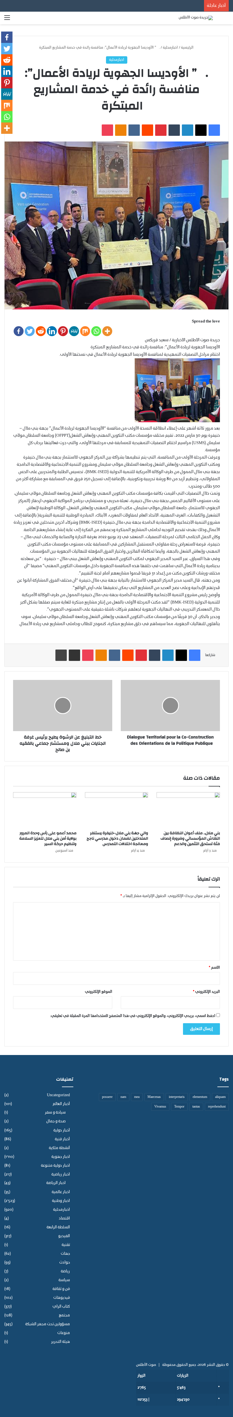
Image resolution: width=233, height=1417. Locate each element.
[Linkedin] (52, 331)
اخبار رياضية (60, 1174)
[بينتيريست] (161, 130)
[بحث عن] (226, 20)
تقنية (66, 1245)
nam (123, 1097)
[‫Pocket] (107, 130)
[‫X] (201, 130)
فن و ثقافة (61, 1289)
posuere (107, 1097)
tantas (196, 1106)
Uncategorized (58, 1095)
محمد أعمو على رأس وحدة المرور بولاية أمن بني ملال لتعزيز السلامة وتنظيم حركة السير (47, 838)
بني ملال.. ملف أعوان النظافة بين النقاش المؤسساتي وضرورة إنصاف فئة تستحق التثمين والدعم (190, 838)
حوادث (64, 1262)
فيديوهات (61, 1298)
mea (137, 1097)
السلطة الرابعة (58, 1227)
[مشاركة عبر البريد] (74, 655)
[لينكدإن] (187, 130)
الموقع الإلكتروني (98, 992)
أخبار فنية (62, 1139)
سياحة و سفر (55, 1113)
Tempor (179, 1106)
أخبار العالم (61, 1104)
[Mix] (85, 331)
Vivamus (160, 1106)
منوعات (63, 1333)
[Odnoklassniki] (120, 130)
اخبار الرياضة (56, 1183)
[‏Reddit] (147, 130)
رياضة (65, 1271)
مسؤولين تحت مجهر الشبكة (47, 1324)
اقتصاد (64, 1218)
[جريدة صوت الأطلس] (196, 18)
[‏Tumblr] (174, 130)
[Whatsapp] (96, 331)
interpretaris (177, 1097)
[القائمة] (7, 20)
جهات (65, 1254)
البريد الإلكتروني (206, 992)
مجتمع (64, 1315)
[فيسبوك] (214, 130)
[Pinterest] (63, 331)
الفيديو (64, 1236)
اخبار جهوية (60, 1157)
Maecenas (154, 1097)
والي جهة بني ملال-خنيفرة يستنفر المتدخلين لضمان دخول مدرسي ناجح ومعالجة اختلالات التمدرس (117, 838)
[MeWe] (74, 331)
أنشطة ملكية (59, 1148)
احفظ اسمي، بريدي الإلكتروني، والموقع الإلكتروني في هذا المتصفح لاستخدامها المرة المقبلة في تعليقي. (132, 1016)
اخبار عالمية (61, 1192)
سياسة (64, 1280)
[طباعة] (61, 655)
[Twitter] (30, 331)
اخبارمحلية (170, 47)
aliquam (220, 1097)
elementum (200, 1097)
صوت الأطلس (146, 1365)
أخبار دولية (61, 1130)
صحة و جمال (56, 1121)
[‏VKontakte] (134, 130)
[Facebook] (19, 331)
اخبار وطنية (61, 1201)
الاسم (214, 967)
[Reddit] (41, 331)
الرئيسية (187, 47)
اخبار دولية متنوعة (55, 1166)
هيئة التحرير (60, 1342)
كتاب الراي (61, 1306)
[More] (107, 331)
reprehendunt (217, 1106)
